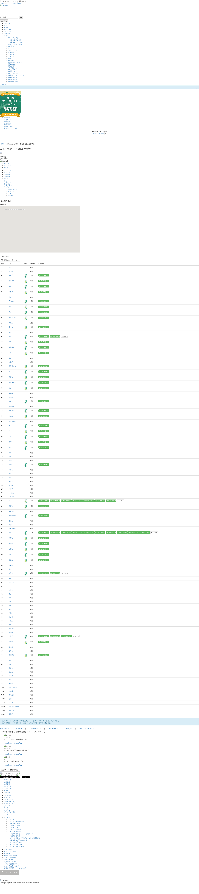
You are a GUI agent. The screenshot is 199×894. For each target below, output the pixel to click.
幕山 (10, 594)
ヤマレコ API (8, 860)
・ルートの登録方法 (14, 832)
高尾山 (11, 532)
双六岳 (11, 642)
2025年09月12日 (44, 281)
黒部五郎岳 (12, 382)
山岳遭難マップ (13, 77)
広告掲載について (35, 729)
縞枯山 (11, 660)
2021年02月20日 (44, 573)
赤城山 (11, 332)
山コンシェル (8, 126)
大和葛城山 (12, 528)
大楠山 (11, 590)
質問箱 (6, 27)
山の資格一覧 (12, 79)
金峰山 (11, 342)
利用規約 (69, 729)
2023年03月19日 (100, 500)
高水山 (11, 605)
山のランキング (13, 73)
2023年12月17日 (111, 500)
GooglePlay (18, 743)
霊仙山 (11, 569)
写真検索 (11, 67)
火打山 (11, 353)
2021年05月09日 (44, 336)
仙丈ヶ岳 (11, 410)
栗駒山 (11, 464)
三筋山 (11, 601)
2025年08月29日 (44, 366)
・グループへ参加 (14, 827)
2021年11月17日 (55, 500)
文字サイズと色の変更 (9, 769)
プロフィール (8, 170)
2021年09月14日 (44, 286)
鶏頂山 (11, 609)
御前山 (11, 538)
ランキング (7, 172)
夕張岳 (11, 460)
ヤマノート (7, 29)
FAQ (1, 3)
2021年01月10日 (44, 554)
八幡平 (11, 297)
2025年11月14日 (44, 447)
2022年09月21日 (44, 543)
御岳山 (11, 573)
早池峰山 (11, 301)
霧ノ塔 (11, 647)
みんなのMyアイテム (15, 44)
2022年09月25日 (44, 371)
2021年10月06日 (44, 353)
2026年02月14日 (44, 342)
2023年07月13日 (44, 382)
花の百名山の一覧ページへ (10, 260)
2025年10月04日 (44, 464)
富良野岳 (11, 628)
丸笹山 (11, 679)
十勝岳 (11, 292)
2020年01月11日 (44, 538)
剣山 (10, 431)
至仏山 (11, 323)
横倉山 (11, 578)
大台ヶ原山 (12, 421)
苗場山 (11, 327)
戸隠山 (11, 477)
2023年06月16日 (55, 336)
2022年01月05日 (77, 500)
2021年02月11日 (44, 532)
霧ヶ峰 (11, 393)
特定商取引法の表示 (10, 855)
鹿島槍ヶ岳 (12, 366)
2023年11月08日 (44, 425)
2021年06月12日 (44, 347)
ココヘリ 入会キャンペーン (13, 866)
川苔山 (11, 554)
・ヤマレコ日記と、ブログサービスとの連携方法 (24, 838)
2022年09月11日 (44, 301)
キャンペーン (8, 814)
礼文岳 (11, 683)
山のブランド (12, 69)
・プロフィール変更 (14, 830)
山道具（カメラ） (14, 71)
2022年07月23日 (100, 532)
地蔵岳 (11, 714)
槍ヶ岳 (11, 397)
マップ (6, 179)
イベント (11, 48)
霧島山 (11, 453)
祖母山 (11, 447)
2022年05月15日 (44, 318)
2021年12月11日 (66, 500)
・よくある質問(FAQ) (15, 844)
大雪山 (11, 286)
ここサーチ (4, 21)
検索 (21, 17)
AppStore (8, 743)
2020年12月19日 (77, 532)
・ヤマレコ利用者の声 (15, 842)
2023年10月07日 (44, 388)
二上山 (11, 586)
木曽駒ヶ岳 (12, 406)
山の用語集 (12, 65)
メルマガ (11, 56)
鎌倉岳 (11, 617)
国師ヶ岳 (11, 511)
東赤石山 (11, 481)
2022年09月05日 (111, 532)
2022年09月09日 (44, 307)
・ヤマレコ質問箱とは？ (16, 846)
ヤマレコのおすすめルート (17, 42)
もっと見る (64, 336)
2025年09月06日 (44, 312)
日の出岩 (11, 497)
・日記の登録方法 (14, 836)
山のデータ (7, 32)
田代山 (11, 621)
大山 (10, 425)
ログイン (3, 84)
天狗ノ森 (11, 710)
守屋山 (11, 651)
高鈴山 (11, 598)
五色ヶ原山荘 (13, 687)
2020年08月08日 (44, 377)
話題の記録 (7, 124)
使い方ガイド (7, 3)
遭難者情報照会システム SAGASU (15, 868)
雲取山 (11, 336)
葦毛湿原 (11, 695)
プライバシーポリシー (86, 729)
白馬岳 (11, 362)
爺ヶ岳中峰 (12, 515)
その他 (6, 36)
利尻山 (11, 267)
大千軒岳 (11, 485)
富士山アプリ (8, 759)
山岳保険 (7, 34)
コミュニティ (12, 50)
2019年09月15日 (44, 410)
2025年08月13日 (66, 636)
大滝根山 (11, 493)
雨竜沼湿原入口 (14, 706)
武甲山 (11, 474)
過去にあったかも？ (10, 128)
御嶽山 (11, 401)
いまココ (11, 58)
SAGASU (11, 61)
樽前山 (11, 457)
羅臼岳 (11, 271)
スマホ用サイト (10, 872)
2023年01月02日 (88, 500)
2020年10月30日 (44, 431)
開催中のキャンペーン (15, 63)
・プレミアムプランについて (17, 840)
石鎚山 (11, 436)
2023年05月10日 (133, 532)
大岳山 (11, 470)
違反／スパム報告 (10, 851)
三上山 (11, 672)
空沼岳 (11, 632)
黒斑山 (11, 560)
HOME (2, 144)
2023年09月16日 (44, 401)
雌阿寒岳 (11, 281)
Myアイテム (8, 185)
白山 (10, 388)
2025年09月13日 (44, 275)
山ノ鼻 (11, 691)
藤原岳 (11, 521)
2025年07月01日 (44, 560)
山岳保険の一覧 (13, 81)
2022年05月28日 (44, 416)
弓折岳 (11, 636)
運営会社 (19, 729)
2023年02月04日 (122, 532)
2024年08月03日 (44, 327)
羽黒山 (11, 625)
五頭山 (11, 664)
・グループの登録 (14, 825)
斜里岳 (11, 275)
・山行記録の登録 (14, 823)
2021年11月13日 (88, 532)
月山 (10, 312)
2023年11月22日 (44, 506)
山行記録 (7, 23)
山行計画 (11, 46)
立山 (10, 371)
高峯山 (11, 668)
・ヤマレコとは (13, 819)
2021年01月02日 (44, 500)
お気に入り (7, 183)
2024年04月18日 (44, 442)
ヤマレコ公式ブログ (14, 40)
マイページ (7, 780)
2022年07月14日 (44, 292)
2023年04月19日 (44, 549)
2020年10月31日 (44, 436)
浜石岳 (11, 565)
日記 (5, 25)
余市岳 (11, 489)
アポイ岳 (11, 582)
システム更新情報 (10, 858)
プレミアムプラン (14, 38)
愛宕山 (11, 525)
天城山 (11, 416)
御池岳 (11, 676)
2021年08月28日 (44, 655)
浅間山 (11, 358)
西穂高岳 (11, 655)
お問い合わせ (16, 3)
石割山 (11, 613)
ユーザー (11, 54)
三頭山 (11, 506)
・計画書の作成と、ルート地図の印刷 (20, 834)
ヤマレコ (7, 737)
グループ (11, 52)
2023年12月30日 (144, 532)
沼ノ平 (11, 702)
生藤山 (11, 549)
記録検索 (7, 118)
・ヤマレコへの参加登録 (16, 821)
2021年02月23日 (55, 532)
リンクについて (54, 729)
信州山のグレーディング (16, 75)
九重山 (11, 442)
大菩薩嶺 (11, 347)
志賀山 (11, 699)
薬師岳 (11, 377)
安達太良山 (12, 317)
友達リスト (12, 191)
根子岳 (11, 543)
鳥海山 (11, 306)
